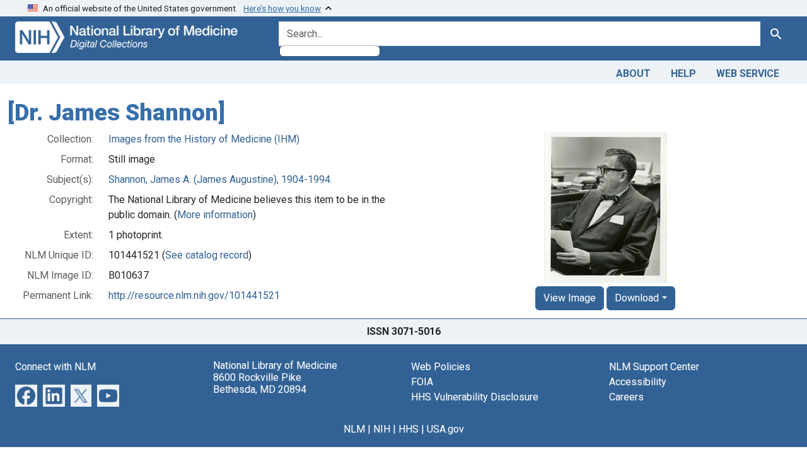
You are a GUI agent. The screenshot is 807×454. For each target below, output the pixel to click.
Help (683, 73)
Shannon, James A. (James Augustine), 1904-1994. (220, 179)
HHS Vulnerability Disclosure (474, 397)
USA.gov (445, 429)
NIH (381, 429)
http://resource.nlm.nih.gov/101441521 (194, 295)
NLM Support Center (654, 367)
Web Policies (440, 367)
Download (637, 298)
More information (215, 215)
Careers (626, 397)
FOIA (422, 382)
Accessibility (637, 382)
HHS (408, 429)
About (633, 73)
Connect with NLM (55, 367)
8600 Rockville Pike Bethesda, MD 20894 (259, 383)
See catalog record (206, 255)
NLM (354, 429)
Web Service (747, 73)
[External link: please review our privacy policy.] (26, 394)
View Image (569, 298)
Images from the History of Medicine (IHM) (203, 139)
